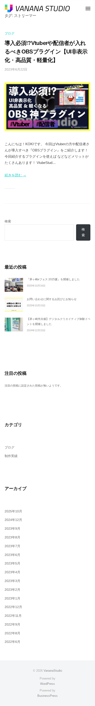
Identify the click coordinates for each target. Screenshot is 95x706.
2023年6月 (12, 555)
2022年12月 (13, 607)
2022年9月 (12, 624)
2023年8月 (12, 537)
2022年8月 (12, 633)
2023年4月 (12, 572)
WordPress (47, 683)
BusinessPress (47, 695)
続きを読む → (15, 175)
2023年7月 (12, 546)
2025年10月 (13, 511)
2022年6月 (12, 642)
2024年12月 (13, 520)
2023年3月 (12, 581)
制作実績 (11, 456)
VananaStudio (53, 670)
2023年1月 (12, 598)
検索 (8, 221)
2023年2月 (12, 589)
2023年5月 (12, 563)
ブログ (9, 33)
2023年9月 (12, 528)
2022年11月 (13, 615)
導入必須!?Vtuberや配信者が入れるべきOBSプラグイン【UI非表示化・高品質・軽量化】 (46, 51)
